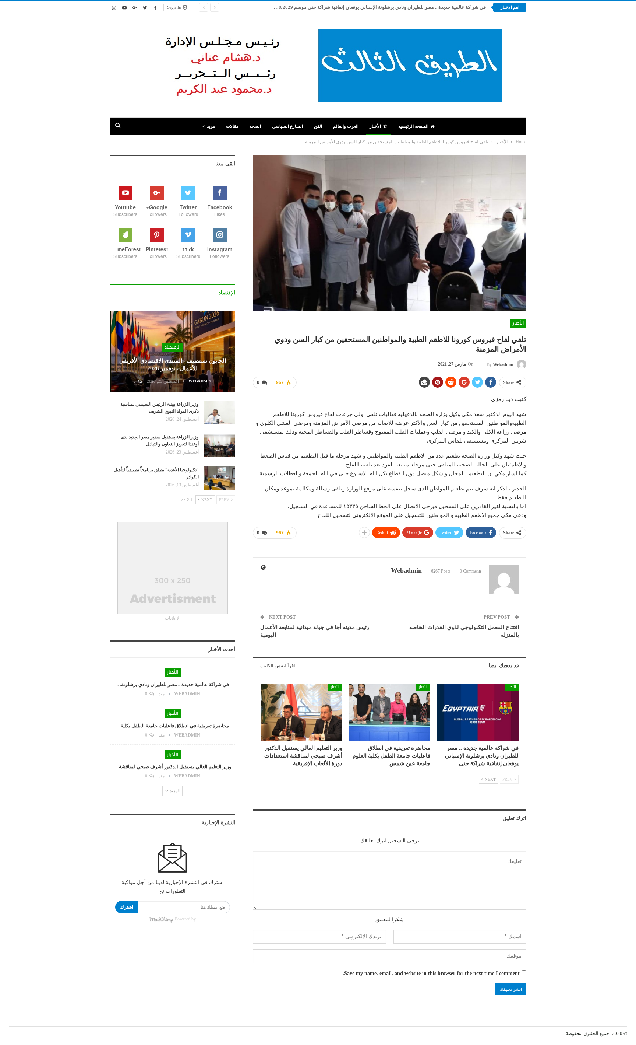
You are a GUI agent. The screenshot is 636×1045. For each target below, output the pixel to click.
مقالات (232, 126)
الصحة (255, 126)
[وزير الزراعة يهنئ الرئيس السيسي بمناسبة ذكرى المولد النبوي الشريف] (219, 412)
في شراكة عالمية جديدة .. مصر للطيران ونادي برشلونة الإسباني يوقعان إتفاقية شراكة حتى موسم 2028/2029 (378, 7)
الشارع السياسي (287, 126)
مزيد (211, 126)
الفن (318, 126)
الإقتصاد (172, 347)
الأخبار (375, 126)
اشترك (127, 907)
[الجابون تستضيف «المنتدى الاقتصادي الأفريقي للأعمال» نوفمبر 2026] (172, 352)
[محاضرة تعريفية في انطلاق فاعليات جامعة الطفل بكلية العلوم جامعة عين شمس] (390, 712)
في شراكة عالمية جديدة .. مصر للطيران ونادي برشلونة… (172, 684)
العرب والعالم (345, 126)
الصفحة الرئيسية (413, 126)
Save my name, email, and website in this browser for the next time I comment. (431, 973)
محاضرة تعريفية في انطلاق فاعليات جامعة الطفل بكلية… (172, 725)
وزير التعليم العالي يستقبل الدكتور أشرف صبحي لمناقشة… (172, 766)
